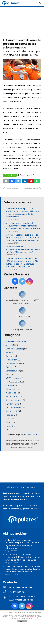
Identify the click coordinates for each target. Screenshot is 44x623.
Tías (7, 418)
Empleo (9, 367)
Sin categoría (11, 411)
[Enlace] (11, 3)
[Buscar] (40, 3)
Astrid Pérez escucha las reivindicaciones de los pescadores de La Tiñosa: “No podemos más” (23, 249)
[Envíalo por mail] (6, 181)
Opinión (9, 385)
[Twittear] (18, 181)
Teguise (9, 415)
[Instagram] (29, 281)
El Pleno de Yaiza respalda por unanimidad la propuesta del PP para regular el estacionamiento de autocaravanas (22, 212)
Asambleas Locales (14, 348)
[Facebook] (15, 281)
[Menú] (35, 3)
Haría (8, 374)
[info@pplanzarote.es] (22, 323)
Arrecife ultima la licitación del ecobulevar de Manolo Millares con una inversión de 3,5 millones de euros (23, 226)
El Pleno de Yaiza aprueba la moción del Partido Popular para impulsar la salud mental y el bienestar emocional (23, 238)
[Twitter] (22, 281)
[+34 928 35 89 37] (22, 310)
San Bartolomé (12, 404)
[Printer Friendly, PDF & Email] (10, 175)
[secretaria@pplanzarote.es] (6, 587)
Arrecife (9, 345)
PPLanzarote (11, 396)
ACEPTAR (22, 621)
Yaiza (8, 429)
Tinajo (8, 422)
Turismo (9, 426)
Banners (9, 352)
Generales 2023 (13, 370)
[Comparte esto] (12, 181)
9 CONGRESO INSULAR (16, 341)
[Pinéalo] (31, 181)
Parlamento (11, 389)
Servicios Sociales (13, 407)
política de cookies (31, 617)
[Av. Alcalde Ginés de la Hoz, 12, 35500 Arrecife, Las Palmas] (22, 294)
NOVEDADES (11, 381)
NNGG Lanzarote (13, 378)
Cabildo (9, 356)
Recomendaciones (14, 400)
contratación (11, 359)
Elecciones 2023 (13, 363)
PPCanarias (11, 392)
